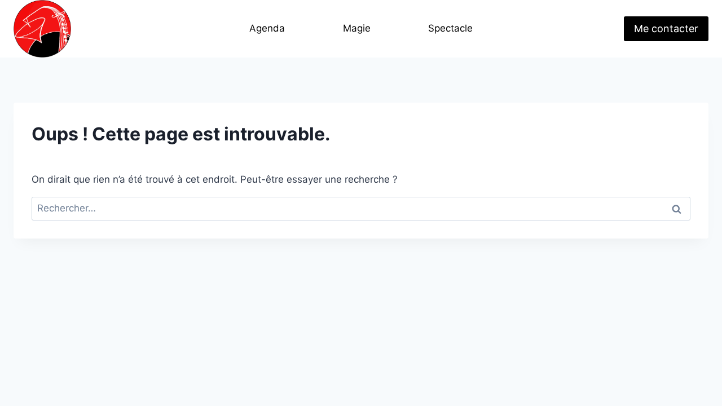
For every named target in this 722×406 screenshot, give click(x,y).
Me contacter (666, 28)
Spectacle (450, 28)
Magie (357, 28)
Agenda (267, 28)
